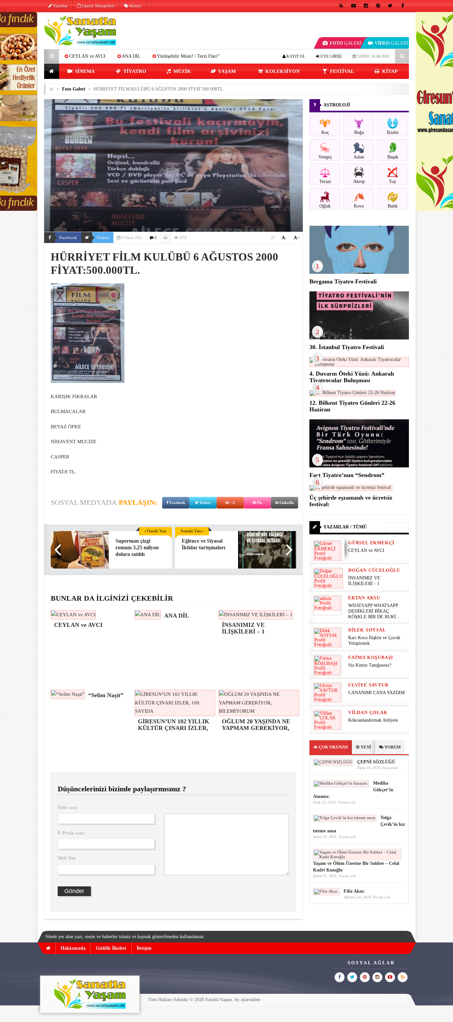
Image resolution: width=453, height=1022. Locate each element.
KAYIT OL (295, 56)
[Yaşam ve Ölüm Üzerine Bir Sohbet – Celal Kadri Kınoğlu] (357, 856)
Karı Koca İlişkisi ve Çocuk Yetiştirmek (374, 640)
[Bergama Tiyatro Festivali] (359, 272)
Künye (135, 5)
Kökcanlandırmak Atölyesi (373, 720)
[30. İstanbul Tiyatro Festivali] (359, 337)
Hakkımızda (73, 948)
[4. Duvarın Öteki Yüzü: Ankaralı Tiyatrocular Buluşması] (359, 364)
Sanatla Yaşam (218, 999)
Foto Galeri (73, 89)
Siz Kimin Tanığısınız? (369, 665)
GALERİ (345, 43)
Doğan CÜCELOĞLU (374, 570)
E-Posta (71, 832)
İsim (68, 807)
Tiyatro (134, 71)
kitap (389, 71)
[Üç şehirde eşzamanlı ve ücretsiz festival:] (350, 487)
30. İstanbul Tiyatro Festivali (346, 347)
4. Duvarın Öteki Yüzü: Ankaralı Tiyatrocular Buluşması (351, 377)
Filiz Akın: (354, 891)
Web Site (67, 858)
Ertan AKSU (364, 597)
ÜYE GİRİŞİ (330, 56)
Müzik (181, 71)
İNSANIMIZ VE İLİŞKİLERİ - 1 (364, 580)
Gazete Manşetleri (97, 5)
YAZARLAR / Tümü (345, 526)
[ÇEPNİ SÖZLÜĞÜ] (333, 761)
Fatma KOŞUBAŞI (370, 657)
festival (341, 71)
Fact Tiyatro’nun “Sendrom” (346, 475)
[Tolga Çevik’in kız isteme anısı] (344, 817)
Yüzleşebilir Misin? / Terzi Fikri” (141, 56)
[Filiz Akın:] (326, 891)
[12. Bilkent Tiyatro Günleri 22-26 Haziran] (352, 392)
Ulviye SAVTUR (368, 685)
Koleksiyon (282, 71)
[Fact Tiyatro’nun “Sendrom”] (359, 465)
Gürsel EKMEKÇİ (371, 542)
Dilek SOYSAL (367, 630)
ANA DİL (84, 56)
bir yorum (390, 768)
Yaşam (226, 71)
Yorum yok (347, 802)
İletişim (144, 948)
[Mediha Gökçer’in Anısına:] (341, 783)
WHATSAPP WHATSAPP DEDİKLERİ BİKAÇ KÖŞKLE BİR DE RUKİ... (374, 611)
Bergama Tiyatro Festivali (343, 281)
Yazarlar (60, 5)
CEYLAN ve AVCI (366, 550)
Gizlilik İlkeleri (111, 948)
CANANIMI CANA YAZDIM (376, 692)
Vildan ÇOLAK (368, 712)
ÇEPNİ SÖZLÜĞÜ (376, 761)
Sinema (84, 71)
